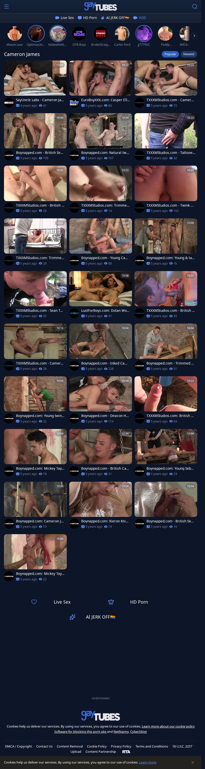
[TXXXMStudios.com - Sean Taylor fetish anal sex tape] (35, 296)
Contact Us (44, 746)
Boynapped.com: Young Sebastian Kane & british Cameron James (170, 468)
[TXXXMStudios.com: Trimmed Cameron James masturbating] (35, 243)
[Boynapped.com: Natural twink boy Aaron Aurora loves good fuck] (100, 138)
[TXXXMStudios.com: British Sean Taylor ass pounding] (165, 401)
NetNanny (121, 731)
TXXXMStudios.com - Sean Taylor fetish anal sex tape (40, 311)
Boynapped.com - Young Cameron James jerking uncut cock (104, 258)
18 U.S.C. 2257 (182, 746)
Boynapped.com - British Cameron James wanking (105, 468)
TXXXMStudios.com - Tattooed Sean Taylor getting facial (170, 153)
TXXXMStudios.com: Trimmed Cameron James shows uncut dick (105, 205)
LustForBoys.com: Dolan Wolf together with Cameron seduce (105, 311)
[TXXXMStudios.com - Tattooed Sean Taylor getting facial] (165, 138)
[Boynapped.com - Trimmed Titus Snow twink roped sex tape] (165, 349)
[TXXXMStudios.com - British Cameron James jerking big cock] (35, 191)
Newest (188, 54)
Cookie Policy (97, 746)
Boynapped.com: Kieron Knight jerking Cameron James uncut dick (105, 521)
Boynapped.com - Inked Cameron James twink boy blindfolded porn (105, 363)
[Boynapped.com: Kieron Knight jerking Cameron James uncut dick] (100, 507)
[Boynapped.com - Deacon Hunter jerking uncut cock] (100, 401)
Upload (75, 751)
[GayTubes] (100, 6)
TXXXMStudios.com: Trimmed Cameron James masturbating (40, 258)
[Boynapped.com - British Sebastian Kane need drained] (165, 507)
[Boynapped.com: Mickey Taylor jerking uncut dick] (35, 454)
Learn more (147, 762)
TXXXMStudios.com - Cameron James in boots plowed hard (40, 363)
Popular (170, 54)
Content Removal (70, 746)
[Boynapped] (9, 155)
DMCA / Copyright (18, 746)
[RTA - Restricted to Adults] (126, 751)
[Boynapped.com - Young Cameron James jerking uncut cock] (100, 243)
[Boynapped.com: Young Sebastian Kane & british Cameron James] (165, 454)
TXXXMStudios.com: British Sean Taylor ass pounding (170, 416)
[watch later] (10, 66)
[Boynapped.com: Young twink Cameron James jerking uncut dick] (35, 401)
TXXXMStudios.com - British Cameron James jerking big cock (40, 205)
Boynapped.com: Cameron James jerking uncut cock (39, 521)
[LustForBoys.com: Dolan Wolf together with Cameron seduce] (100, 296)
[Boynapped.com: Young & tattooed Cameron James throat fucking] (165, 243)
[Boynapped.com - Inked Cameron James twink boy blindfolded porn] (100, 349)
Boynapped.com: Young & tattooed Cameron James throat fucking (170, 258)
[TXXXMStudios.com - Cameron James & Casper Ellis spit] (165, 85)
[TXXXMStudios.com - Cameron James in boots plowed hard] (35, 349)
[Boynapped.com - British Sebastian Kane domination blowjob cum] (35, 138)
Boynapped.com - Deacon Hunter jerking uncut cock (105, 416)
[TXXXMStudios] (139, 103)
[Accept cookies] (192, 762)
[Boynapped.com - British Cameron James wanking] (100, 454)
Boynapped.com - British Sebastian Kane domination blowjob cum (40, 153)
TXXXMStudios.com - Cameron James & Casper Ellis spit (170, 100)
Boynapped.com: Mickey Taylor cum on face (40, 574)
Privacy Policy (121, 746)
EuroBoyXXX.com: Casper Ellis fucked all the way (105, 100)
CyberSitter (138, 731)
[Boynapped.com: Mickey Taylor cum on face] (35, 559)
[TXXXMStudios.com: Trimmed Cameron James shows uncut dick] (100, 191)
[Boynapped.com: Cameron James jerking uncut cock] (35, 507)
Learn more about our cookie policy (168, 726)
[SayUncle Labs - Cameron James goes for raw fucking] (35, 85)
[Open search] (194, 6)
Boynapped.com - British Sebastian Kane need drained (170, 521)
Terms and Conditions (152, 746)
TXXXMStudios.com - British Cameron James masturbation (170, 311)
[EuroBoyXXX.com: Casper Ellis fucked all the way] (100, 85)
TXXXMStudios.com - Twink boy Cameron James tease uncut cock (170, 205)
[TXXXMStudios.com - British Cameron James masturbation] (165, 296)
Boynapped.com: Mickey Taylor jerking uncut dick (40, 468)
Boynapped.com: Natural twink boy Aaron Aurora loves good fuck (105, 153)
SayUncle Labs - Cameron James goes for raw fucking (40, 100)
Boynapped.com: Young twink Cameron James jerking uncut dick (40, 416)
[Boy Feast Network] (74, 103)
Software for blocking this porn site (80, 731)
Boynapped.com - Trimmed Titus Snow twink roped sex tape (170, 363)
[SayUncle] (9, 103)
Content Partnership (101, 751)
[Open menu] (6, 6)
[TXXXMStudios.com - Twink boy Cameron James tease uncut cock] (165, 191)
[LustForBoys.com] (74, 313)
